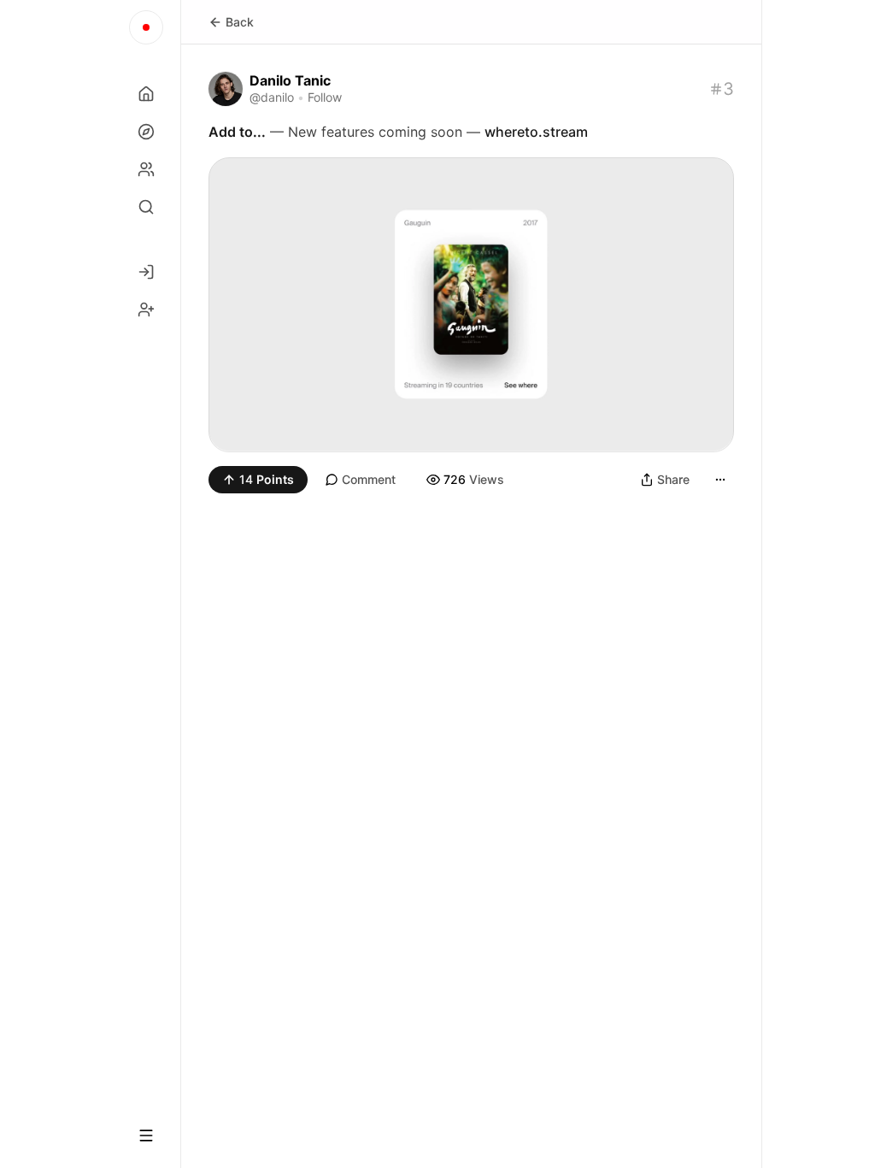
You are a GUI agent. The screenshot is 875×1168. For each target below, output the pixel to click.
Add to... (237, 131)
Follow (325, 97)
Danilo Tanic (290, 80)
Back (240, 22)
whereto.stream (536, 131)
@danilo (272, 97)
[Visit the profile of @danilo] (225, 89)
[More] (720, 479)
